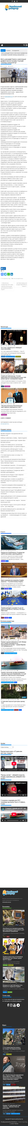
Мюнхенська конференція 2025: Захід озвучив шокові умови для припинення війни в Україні (7, 286)
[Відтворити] (2, 770)
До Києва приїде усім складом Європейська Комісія (21, 284)
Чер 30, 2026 (4, 606)
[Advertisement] (14, 27)
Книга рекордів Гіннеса (18, 278)
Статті (7, 561)
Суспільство (18, 356)
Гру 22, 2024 (4, 699)
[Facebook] (8, 1006)
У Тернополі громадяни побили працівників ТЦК (13, 485)
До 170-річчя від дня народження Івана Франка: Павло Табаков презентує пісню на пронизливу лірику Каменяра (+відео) (13, 461)
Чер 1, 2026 (6, 926)
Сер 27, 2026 (4, 550)
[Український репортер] (2, 45)
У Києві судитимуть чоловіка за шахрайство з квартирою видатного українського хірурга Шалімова (12, 480)
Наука (9, 278)
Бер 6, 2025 (4, 403)
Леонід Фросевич (13, 578)
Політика (16, 709)
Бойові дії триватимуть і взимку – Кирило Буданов (14, 438)
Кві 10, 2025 (4, 374)
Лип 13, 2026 (4, 578)
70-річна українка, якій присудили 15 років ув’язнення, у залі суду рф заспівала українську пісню (13, 450)
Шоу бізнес (13, 1084)
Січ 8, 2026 (4, 670)
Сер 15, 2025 (4, 345)
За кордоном (5, 278)
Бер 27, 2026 (6, 983)
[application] (14, 763)
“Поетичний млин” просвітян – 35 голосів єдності (13, 465)
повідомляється (9, 96)
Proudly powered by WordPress (9, 1122)
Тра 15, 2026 (6, 954)
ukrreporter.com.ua (6, 902)
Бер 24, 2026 (4, 640)
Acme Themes (14, 1123)
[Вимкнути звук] (23, 770)
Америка (5, 992)
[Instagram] (11, 1006)
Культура (3, 356)
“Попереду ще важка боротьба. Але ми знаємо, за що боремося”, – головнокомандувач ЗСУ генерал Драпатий (14, 514)
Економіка (5, 965)
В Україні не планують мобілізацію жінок (11, 487)
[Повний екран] (25, 770)
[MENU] (26, 45)
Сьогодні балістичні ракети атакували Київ (11, 468)
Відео (2, 386)
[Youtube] (14, 1006)
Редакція (11, 606)
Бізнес (4, 936)
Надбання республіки (10, 356)
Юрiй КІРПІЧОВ (12, 550)
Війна (2, 617)
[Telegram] (18, 1006)
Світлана (11, 66)
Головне (3, 561)
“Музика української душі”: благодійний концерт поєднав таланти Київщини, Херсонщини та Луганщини (13, 491)
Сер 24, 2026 (6, 1103)
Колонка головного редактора (11, 653)
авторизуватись (5, 423)
